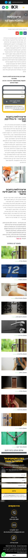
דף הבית (25, 29)
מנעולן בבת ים (22, 335)
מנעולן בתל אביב (22, 354)
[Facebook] (3, 7)
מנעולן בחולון (23, 372)
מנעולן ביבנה (23, 428)
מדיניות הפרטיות (8, 106)
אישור (14, 555)
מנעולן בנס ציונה (22, 410)
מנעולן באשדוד (22, 279)
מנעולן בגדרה (23, 261)
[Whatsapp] (6, 7)
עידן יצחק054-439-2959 (14, 518)
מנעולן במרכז (23, 391)
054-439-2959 (7, 467)
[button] (23, 7)
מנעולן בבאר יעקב (21, 447)
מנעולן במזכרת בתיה (21, 298)
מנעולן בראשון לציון (21, 317)
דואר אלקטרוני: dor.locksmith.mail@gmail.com (14, 531)
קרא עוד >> (17, 261)
